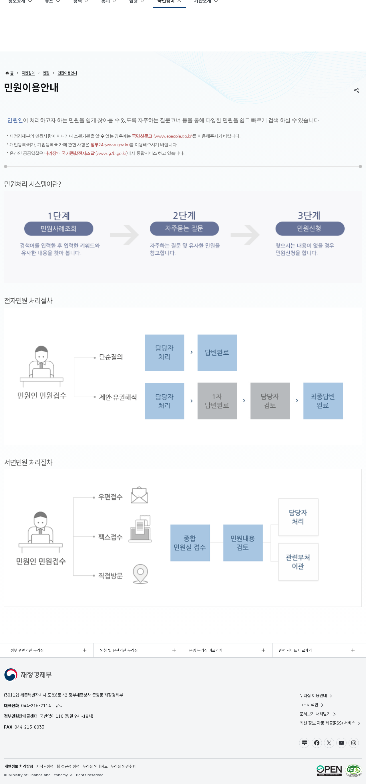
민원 (46, 73)
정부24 (110, 144)
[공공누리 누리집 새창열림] (329, 771)
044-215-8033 (29, 727)
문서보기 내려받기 (315, 714)
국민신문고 (162, 135)
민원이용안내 (67, 73)
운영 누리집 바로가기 (205, 650)
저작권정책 (44, 766)
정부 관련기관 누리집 (27, 650)
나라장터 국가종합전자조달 (85, 153)
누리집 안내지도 (95, 766)
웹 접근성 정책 (68, 766)
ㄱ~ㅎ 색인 (309, 704)
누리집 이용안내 (313, 695)
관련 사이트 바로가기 (295, 650)
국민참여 (28, 73)
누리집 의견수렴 (123, 766)
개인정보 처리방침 (19, 766)
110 (59, 716)
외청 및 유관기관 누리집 (119, 650)
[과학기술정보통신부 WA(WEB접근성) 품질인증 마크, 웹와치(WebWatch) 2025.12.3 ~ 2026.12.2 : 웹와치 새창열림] (353, 771)
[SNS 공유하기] (357, 90)
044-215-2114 (36, 705)
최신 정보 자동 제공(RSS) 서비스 (327, 723)
